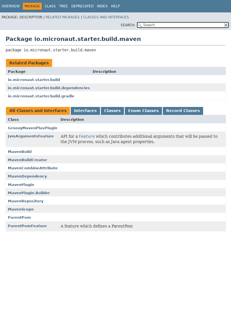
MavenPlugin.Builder (29, 193)
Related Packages (63, 17)
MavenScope (21, 209)
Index (102, 6)
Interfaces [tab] (85, 110)
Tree (63, 6)
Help (115, 6)
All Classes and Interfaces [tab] (37, 110)
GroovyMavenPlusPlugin (32, 128)
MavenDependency (27, 176)
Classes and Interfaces (106, 17)
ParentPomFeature (27, 226)
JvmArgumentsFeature (31, 136)
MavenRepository (25, 201)
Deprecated (82, 6)
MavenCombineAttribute (33, 168)
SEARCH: (128, 25)
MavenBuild (20, 152)
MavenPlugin (21, 185)
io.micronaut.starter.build (34, 80)
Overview (11, 6)
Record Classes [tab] (183, 110)
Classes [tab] (112, 110)
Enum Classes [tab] (143, 110)
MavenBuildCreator (27, 160)
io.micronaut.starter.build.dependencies (49, 88)
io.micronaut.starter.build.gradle (41, 96)
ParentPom (19, 217)
